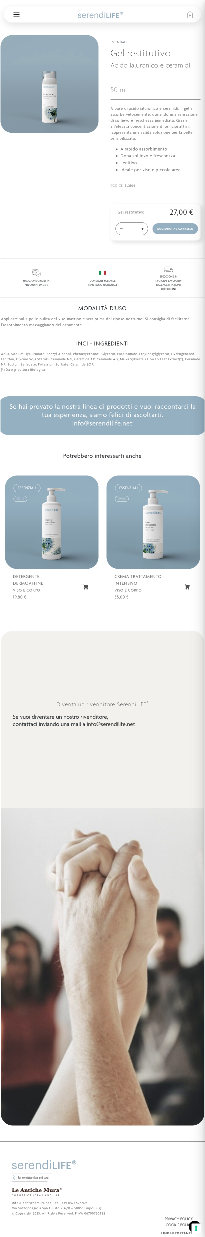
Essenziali (118, 42)
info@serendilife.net (102, 423)
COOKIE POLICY (179, 1224)
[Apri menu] (16, 14)
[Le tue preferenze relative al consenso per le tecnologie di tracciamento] (196, 1228)
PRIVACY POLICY (179, 1218)
